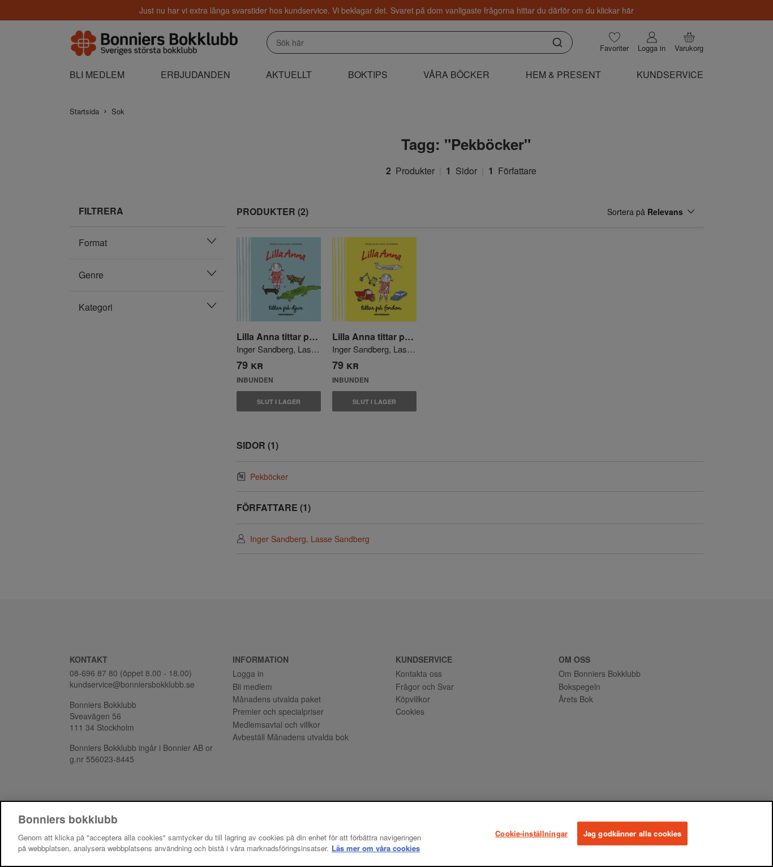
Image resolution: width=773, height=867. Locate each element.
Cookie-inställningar (531, 832)
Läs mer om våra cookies (376, 848)
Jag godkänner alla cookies (632, 832)
